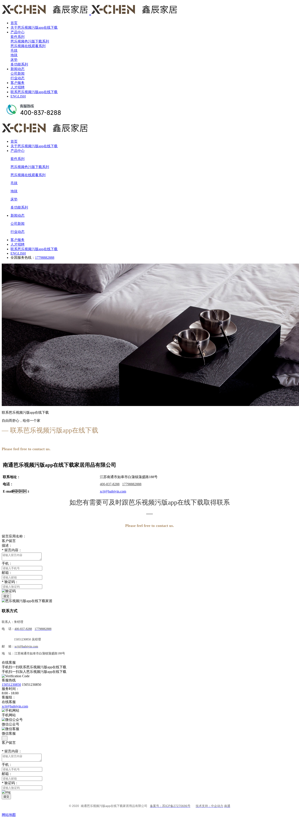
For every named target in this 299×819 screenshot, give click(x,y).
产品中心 (18, 32)
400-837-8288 (110, 484)
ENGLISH (18, 96)
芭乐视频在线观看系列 (28, 46)
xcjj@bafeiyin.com (15, 706)
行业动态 (18, 78)
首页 (14, 23)
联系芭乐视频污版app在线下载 (34, 92)
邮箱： (7, 774)
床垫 (14, 60)
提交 (6, 596)
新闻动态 (18, 69)
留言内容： (12, 751)
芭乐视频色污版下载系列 (30, 41)
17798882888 (44, 257)
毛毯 (14, 50)
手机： (7, 764)
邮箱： (7, 572)
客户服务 (18, 83)
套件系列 (18, 37)
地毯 (14, 55)
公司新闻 (18, 73)
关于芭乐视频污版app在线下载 (34, 27)
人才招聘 (18, 87)
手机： (7, 563)
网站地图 (9, 815)
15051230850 (11, 684)
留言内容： (12, 550)
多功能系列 (19, 64)
